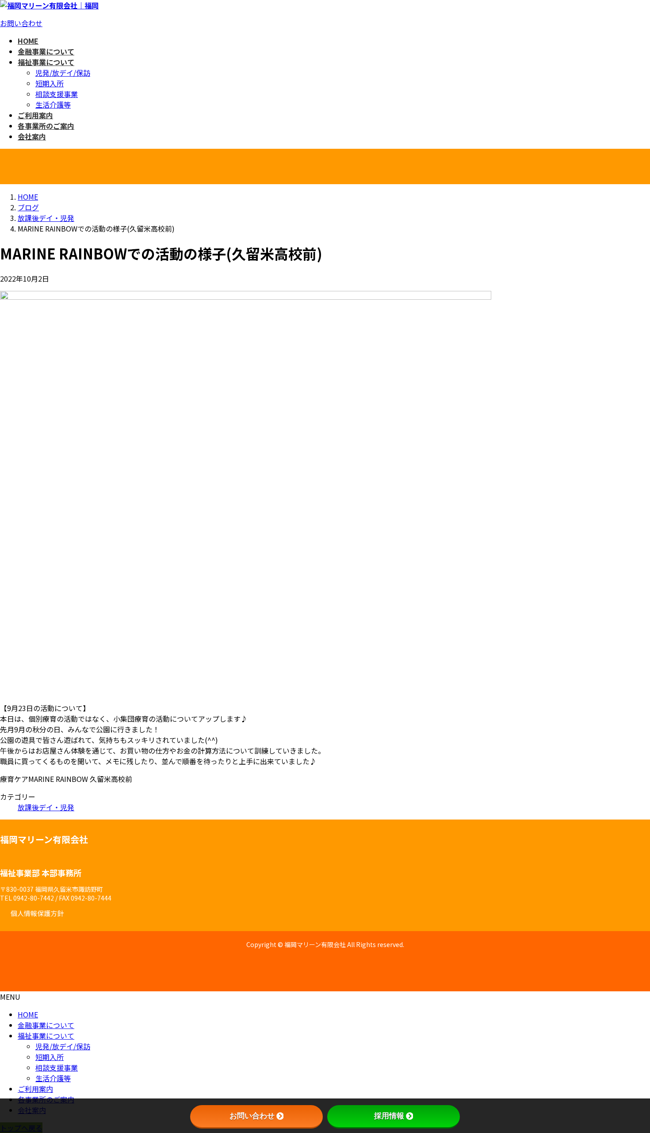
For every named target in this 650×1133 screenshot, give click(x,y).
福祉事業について (46, 1035)
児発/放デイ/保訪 (62, 72)
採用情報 (389, 1116)
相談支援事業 (56, 94)
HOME (28, 1014)
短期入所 (49, 83)
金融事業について (46, 1025)
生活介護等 (53, 104)
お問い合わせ (21, 23)
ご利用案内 (35, 1088)
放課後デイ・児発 (46, 807)
